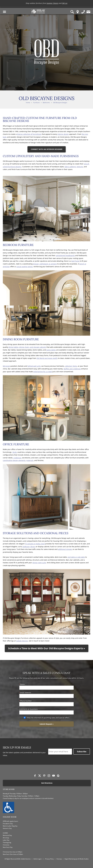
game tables (51, 350)
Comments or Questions (28, 709)
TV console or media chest (35, 544)
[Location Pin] (78, 12)
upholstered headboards (65, 255)
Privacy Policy (49, 859)
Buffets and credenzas (72, 369)
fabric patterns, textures (74, 167)
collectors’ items (71, 366)
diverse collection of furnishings (29, 134)
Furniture (36, 103)
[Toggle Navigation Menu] (4, 12)
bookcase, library (29, 546)
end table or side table (76, 557)
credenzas (17, 458)
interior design (63, 134)
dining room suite (39, 563)
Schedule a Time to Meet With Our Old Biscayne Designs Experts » (46, 648)
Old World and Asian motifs (47, 358)
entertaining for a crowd (42, 372)
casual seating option (24, 266)
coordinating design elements (14, 460)
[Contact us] (88, 12)
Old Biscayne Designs (60, 103)
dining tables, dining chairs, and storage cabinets (27, 347)
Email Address (25, 692)
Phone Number (26, 701)
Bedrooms (46, 103)
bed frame (76, 261)
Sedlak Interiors (22, 641)
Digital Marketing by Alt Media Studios (77, 859)
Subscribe (81, 751)
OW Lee (64, 4)
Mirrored (6, 366)
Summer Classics (52, 4)
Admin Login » (37, 859)
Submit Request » (47, 724)
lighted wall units (34, 366)
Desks (14, 452)
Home (28, 103)
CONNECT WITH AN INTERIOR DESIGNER (46, 149)
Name (22, 684)
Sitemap (59, 859)
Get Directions (46, 783)
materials (29, 460)
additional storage (65, 549)
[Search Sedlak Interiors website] (72, 12)
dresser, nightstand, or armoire (45, 264)
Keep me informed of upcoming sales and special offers (48, 718)
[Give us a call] (83, 12)
